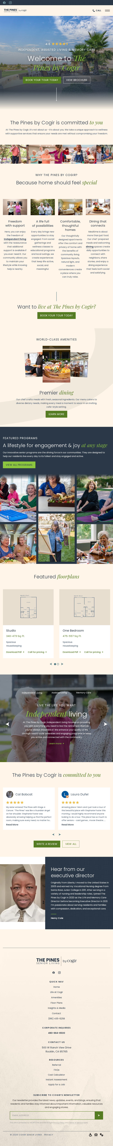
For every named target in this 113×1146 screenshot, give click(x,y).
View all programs (19, 465)
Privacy (48, 1134)
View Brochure (76, 80)
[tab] (55, 664)
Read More (12, 825)
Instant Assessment (56, 1079)
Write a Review (47, 844)
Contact (56, 1013)
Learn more (56, 414)
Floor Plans (56, 1002)
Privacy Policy (58, 1122)
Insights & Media (56, 1008)
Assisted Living (59, 693)
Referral (56, 1065)
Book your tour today (42, 80)
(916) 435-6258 (56, 1018)
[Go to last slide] (50, 664)
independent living (15, 239)
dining (90, 246)
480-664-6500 (56, 1033)
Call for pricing (36, 652)
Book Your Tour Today (56, 315)
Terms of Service (76, 1122)
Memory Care (83, 693)
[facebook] (53, 972)
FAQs (56, 1069)
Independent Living (32, 693)
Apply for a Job (56, 1084)
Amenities (56, 997)
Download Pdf (14, 652)
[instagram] (59, 972)
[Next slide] (62, 664)
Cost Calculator (56, 1074)
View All (70, 844)
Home (56, 987)
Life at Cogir (56, 992)
